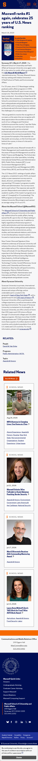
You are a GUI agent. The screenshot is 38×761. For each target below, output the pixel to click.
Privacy (23, 737)
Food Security (12, 621)
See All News (10, 379)
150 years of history (24, 297)
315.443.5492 (19, 649)
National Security (24, 505)
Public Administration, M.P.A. (13, 353)
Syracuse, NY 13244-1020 (14, 711)
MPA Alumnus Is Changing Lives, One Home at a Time (17, 423)
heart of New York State (19, 295)
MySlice (16, 737)
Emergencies (26, 735)
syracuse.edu (24, 329)
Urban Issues (20, 443)
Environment (25, 500)
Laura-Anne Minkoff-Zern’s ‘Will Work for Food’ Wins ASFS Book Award (17, 610)
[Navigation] (29, 4)
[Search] (35, 4)
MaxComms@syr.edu (19, 645)
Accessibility (17, 735)
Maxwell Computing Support (14, 698)
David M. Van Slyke (10, 346)
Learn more (17, 753)
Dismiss (19, 757)
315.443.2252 (10, 713)
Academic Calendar (7, 735)
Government (11, 502)
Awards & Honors (9, 361)
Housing (16, 435)
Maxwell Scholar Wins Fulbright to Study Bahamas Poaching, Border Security (18, 491)
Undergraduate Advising (12, 685)
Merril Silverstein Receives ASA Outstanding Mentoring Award (18, 554)
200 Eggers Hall (10, 709)
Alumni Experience (14, 432)
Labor (20, 621)
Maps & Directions (7, 737)
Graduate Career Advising (12, 688)
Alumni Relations (9, 695)
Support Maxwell (9, 691)
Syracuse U (30, 737)
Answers (6, 682)
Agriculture (11, 618)
